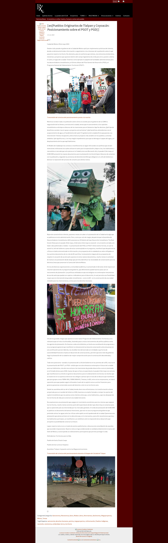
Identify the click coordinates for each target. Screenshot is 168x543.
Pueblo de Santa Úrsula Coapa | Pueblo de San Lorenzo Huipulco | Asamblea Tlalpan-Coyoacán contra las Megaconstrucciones (42, 33)
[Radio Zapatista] (73, 7)
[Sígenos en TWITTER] (121, 1)
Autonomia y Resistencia (60, 516)
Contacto (126, 16)
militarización (90, 521)
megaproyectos (79, 521)
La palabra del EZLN (61, 16)
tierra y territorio (66, 524)
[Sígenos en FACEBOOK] (126, 1)
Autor (71, 516)
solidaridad (56, 524)
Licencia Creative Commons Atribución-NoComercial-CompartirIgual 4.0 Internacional (83, 533)
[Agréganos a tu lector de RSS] (129, 1)
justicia (71, 521)
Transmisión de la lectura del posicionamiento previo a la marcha (68, 117)
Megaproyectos (106, 516)
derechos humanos (62, 521)
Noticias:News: (41, 19)
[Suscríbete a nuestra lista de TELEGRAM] (123, 1)
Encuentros (74, 16)
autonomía (51, 521)
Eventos (118, 16)
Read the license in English (84, 536)
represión (40, 524)
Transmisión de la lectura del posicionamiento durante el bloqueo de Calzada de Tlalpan (76, 453)
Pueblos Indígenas (102, 521)
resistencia (48, 524)
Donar (115, 1)
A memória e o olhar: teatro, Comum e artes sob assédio (65, 19)
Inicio (38, 16)
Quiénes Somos (47, 16)
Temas (45, 518)
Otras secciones (106, 16)
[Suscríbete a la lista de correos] (118, 2)
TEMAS (82, 16)
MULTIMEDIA (93, 16)
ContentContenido (72, 540)
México (39, 518)
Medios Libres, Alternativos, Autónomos (87, 516)
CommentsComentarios (90, 540)
